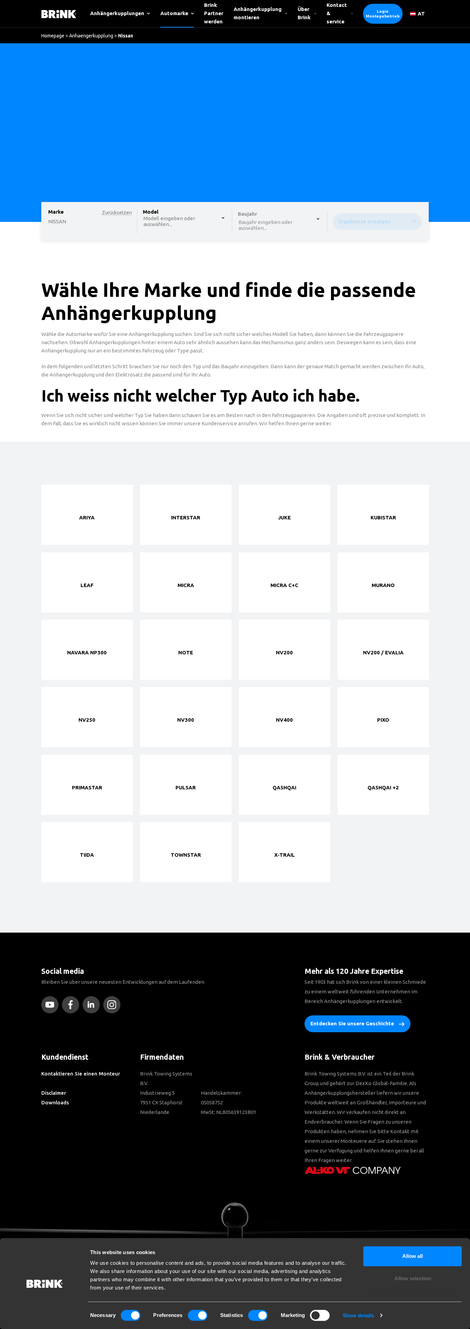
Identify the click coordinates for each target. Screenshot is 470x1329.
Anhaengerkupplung (91, 35)
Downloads (55, 1102)
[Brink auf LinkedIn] (93, 1004)
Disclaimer (53, 1093)
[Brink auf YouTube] (51, 1004)
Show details (358, 1315)
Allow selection (412, 1279)
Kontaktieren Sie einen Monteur (80, 1074)
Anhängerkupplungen (117, 13)
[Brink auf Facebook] (72, 1004)
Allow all (412, 1256)
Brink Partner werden (213, 13)
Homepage (52, 35)
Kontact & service (337, 13)
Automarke (174, 13)
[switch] (197, 1315)
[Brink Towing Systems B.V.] (58, 13)
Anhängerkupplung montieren (257, 13)
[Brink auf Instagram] (113, 1004)
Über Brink (304, 13)
